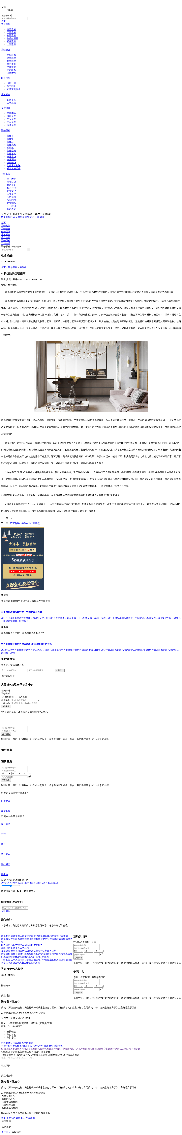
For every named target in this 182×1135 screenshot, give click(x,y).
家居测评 (11, 159)
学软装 (10, 147)
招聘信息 (11, 197)
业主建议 (11, 206)
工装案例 (11, 32)
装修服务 (5, 49)
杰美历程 (11, 194)
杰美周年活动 (8, 217)
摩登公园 (96, 1049)
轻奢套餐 (11, 58)
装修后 (10, 141)
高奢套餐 (11, 61)
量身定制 (11, 64)
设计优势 (11, 116)
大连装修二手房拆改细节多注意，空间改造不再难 (126, 618)
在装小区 (11, 100)
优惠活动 (11, 73)
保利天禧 (48, 1049)
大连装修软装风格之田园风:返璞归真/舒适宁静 (84, 650)
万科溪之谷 (25, 1049)
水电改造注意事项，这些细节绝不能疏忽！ (33, 618)
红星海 (34, 1049)
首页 (3, 21)
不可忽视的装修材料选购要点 (25, 523)
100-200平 (39, 1046)
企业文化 (11, 191)
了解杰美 (5, 174)
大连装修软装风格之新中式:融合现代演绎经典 (131, 650)
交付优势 (11, 122)
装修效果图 (12, 38)
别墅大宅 (29, 217)
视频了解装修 (13, 168)
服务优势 (11, 125)
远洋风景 (114, 1049)
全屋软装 (11, 67)
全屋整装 (19, 217)
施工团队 (11, 86)
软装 (42, 217)
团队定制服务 (13, 89)
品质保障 (5, 108)
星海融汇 (87, 1049)
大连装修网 (20, 1043)
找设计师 (11, 83)
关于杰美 (11, 179)
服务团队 (5, 78)
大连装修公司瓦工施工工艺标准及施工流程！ (78, 618)
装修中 (10, 138)
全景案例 (11, 44)
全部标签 (58, 1046)
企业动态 (11, 203)
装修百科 (5, 130)
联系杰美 (11, 209)
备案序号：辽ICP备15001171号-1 (17, 1057)
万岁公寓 (14, 1049)
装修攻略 (11, 153)
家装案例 (11, 29)
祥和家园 (135, 1049)
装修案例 (5, 24)
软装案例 (11, 35)
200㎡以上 (53, 883)
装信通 (29, 1043)
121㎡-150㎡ (29, 883)
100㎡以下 (6, 883)
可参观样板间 (17, 1046)
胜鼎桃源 (5, 1049)
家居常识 (11, 156)
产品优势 (11, 119)
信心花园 (105, 1049)
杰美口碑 (11, 182)
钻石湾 (41, 1049)
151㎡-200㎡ (42, 883)
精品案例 (11, 41)
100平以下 (29, 1046)
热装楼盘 (5, 94)
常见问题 (11, 200)
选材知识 (11, 162)
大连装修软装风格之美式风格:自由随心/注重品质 (36, 650)
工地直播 (11, 103)
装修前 (10, 135)
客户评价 (11, 188)
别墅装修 (11, 55)
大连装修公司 (8, 1043)
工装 (37, 217)
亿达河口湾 (125, 1049)
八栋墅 (79, 1049)
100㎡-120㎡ (17, 883)
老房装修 (11, 70)
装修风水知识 (13, 165)
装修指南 (11, 150)
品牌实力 (11, 113)
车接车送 (5, 1046)
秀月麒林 (58, 1049)
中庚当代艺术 (69, 1049)
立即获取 (6, 706)
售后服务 (11, 185)
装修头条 (11, 144)
